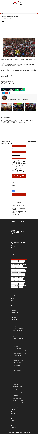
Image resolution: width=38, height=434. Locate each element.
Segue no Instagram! (4, 82)
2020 (13, 300)
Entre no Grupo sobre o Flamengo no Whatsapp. (9, 84)
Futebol (19, 272)
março (14, 405)
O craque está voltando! (17, 330)
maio (14, 319)
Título (12, 18)
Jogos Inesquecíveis (15, 277)
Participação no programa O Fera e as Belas (19, 164)
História (23, 275)
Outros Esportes (22, 282)
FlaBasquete (23, 269)
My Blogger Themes (25, 432)
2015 (13, 413)
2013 (13, 416)
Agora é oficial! (15, 346)
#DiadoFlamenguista (16, 214)
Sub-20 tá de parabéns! (17, 370)
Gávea (20, 275)
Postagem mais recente (6, 141)
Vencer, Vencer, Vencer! (17, 362)
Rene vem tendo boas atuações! (18, 338)
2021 (13, 298)
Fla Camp (21, 267)
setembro (15, 312)
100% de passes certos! (17, 326)
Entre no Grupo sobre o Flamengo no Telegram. (8, 83)
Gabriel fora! (15, 344)
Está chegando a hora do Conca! (19, 348)
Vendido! (14, 358)
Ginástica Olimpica (15, 275)
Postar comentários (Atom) (9, 143)
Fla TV (18, 269)
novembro (15, 308)
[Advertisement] (19, 9)
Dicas (21, 264)
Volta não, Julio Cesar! (17, 336)
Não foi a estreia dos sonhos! (18, 390)
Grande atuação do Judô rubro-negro (20, 350)
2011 (13, 420)
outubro (14, 310)
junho (14, 317)
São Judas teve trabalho (17, 340)
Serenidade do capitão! (17, 355)
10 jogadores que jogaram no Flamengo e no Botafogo (17, 226)
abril (14, 404)
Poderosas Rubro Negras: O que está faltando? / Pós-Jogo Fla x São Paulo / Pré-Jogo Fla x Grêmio (19, 161)
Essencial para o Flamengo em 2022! (18, 242)
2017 (13, 305)
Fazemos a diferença (15, 267)
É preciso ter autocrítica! (17, 384)
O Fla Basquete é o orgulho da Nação (19, 400)
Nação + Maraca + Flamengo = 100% (19, 402)
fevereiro (15, 407)
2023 (13, 295)
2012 (13, 418)
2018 (13, 303)
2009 (13, 423)
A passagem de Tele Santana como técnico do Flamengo (18, 237)
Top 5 (24, 285)
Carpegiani (18, 262)
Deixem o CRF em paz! (17, 368)
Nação (19, 280)
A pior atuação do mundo (17, 386)
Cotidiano (22, 262)
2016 (13, 411)
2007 (13, 427)
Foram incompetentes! (17, 382)
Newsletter (23, 280)
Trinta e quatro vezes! (17, 398)
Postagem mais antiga (32, 141)
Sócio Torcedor (19, 285)
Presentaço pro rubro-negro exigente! (29, 112)
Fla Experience (14, 269)
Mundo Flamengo (14, 280)
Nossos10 (13, 282)
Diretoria (24, 264)
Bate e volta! (15, 357)
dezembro (15, 307)
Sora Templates (16, 432)
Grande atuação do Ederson (18, 360)
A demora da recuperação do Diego (19, 353)
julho (14, 315)
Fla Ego (25, 267)
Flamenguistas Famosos (17, 216)
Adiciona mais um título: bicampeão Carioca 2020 (18, 112)
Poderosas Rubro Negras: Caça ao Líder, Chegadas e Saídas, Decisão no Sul (18, 171)
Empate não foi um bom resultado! (19, 328)
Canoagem (13, 262)
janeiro (14, 409)
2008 (13, 425)
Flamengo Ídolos (14, 272)
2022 (13, 296)
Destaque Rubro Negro (15, 264)
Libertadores (21, 277)
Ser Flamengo (14, 285)
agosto (14, 314)
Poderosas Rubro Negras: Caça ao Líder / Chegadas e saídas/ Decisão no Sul (18, 166)
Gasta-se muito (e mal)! (17, 372)
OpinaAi (17, 282)
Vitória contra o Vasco (17, 351)
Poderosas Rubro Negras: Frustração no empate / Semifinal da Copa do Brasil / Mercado (18, 168)
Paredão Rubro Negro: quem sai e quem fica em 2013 (18, 232)
